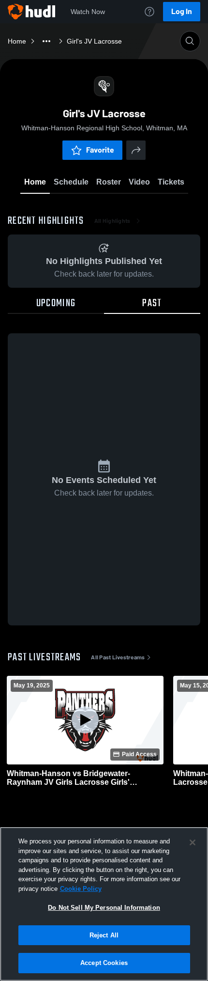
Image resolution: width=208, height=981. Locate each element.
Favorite (100, 149)
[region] (104, 904)
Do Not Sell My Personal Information (104, 907)
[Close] (192, 842)
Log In (181, 11)
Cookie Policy (81, 888)
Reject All (104, 935)
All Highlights (112, 221)
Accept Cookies (104, 962)
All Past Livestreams (118, 657)
